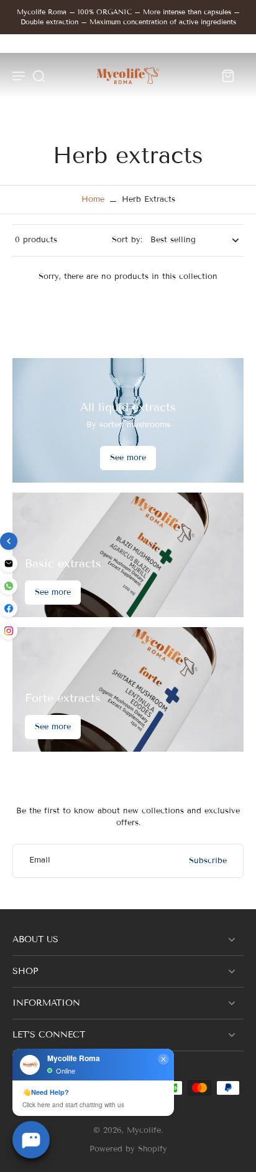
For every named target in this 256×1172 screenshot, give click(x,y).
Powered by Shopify (128, 1149)
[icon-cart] (227, 75)
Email (39, 861)
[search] (38, 75)
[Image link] (128, 555)
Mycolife (144, 1130)
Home (92, 199)
